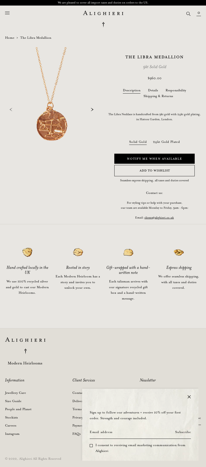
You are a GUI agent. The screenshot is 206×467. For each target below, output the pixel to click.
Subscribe (183, 432)
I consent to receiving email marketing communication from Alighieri (140, 448)
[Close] (189, 397)
